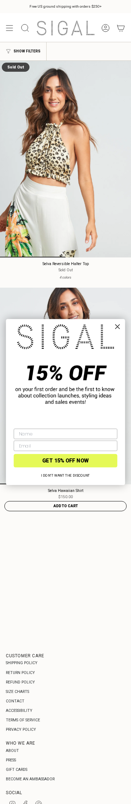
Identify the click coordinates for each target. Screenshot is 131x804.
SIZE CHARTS (17, 691)
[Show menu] (9, 28)
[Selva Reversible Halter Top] (65, 159)
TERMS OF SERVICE (23, 720)
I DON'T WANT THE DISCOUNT (65, 475)
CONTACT (15, 701)
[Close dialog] (117, 327)
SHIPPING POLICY (21, 663)
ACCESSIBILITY (19, 710)
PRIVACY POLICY (21, 729)
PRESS (11, 760)
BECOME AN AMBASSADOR (30, 779)
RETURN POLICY (20, 672)
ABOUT (12, 750)
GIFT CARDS (16, 769)
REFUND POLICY (20, 682)
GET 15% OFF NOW (65, 460)
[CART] (120, 28)
